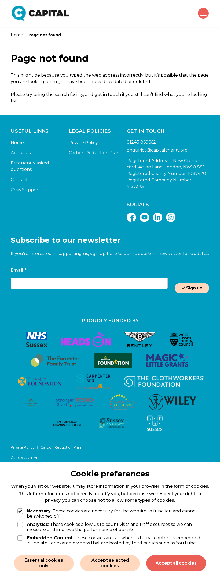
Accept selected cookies (110, 563)
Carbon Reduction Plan (94, 152)
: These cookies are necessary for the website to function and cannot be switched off (112, 513)
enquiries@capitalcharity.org (157, 150)
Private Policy (83, 142)
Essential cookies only (43, 563)
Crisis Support (25, 189)
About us (21, 152)
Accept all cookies (176, 563)
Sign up (194, 287)
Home (17, 142)
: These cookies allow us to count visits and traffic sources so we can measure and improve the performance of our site (109, 527)
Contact (19, 179)
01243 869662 (141, 142)
